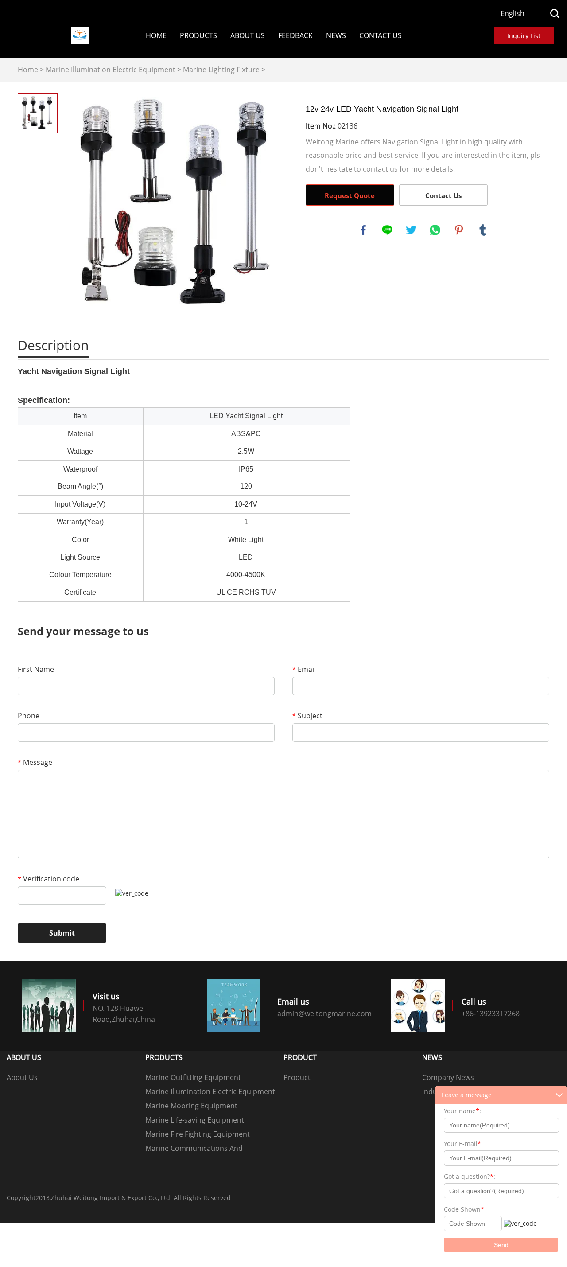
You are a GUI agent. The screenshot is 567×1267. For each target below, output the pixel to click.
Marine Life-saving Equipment (194, 1120)
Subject (307, 716)
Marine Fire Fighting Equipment (197, 1134)
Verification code (48, 879)
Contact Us (380, 35)
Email (304, 669)
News (336, 35)
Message (35, 762)
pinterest (459, 230)
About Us (247, 35)
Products (198, 35)
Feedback (295, 35)
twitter (411, 230)
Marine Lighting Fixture (221, 69)
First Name (36, 669)
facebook (363, 230)
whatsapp (435, 230)
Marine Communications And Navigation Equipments (194, 1149)
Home (156, 35)
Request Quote (350, 195)
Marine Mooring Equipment (191, 1106)
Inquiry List (523, 35)
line (387, 230)
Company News (448, 1077)
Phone (28, 716)
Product (297, 1077)
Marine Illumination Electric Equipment (110, 69)
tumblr (482, 230)
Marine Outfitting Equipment (193, 1077)
